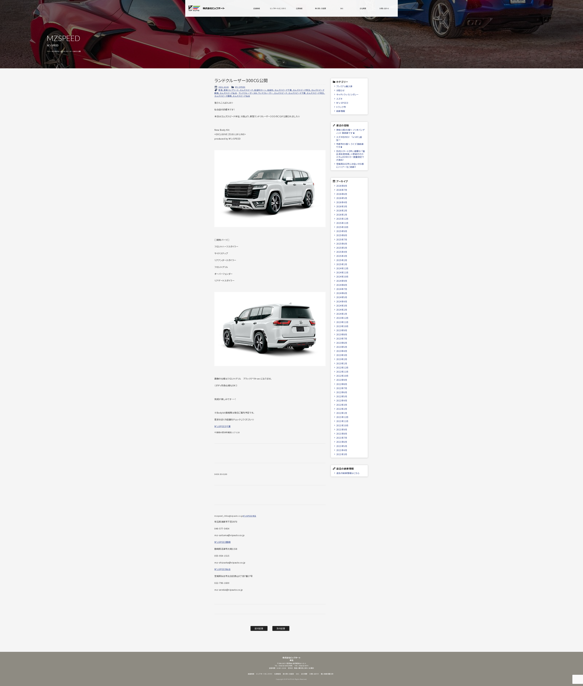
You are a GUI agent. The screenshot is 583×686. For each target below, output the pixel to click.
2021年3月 (341, 454)
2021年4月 (341, 450)
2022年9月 (341, 379)
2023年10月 (342, 326)
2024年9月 (341, 280)
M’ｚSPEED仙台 (222, 569)
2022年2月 (341, 408)
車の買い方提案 (320, 8)
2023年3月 (341, 355)
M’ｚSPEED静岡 (222, 542)
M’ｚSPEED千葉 (222, 426)
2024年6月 (341, 293)
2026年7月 (341, 189)
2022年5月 (341, 396)
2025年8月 (341, 235)
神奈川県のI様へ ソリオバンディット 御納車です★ (350, 131)
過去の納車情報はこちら (348, 473)
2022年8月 (341, 384)
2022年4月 (341, 400)
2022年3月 (341, 404)
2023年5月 (341, 346)
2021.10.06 (223, 87)
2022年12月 (342, 367)
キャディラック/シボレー (347, 94)
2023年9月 (341, 330)
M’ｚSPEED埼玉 (249, 516)
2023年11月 (342, 322)
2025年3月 (341, 255)
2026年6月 (341, 193)
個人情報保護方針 (327, 674)
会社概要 (363, 8)
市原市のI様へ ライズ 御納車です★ (350, 145)
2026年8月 (341, 185)
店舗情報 (256, 8)
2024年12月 (342, 268)
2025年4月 (341, 251)
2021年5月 (341, 446)
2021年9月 (341, 429)
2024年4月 (341, 301)
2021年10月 (342, 425)
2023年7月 (341, 338)
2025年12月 (342, 218)
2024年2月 (341, 309)
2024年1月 (341, 313)
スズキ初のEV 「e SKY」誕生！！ (349, 138)
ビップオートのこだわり (278, 8)
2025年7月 (341, 239)
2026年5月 (341, 198)
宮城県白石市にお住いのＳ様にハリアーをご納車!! (350, 165)
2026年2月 (341, 210)
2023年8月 (341, 334)
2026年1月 (341, 214)
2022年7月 (341, 388)
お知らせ (340, 90)
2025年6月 (341, 243)
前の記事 (259, 628)
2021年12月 (342, 417)
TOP (48, 51)
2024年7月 (341, 288)
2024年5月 (341, 297)
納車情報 (340, 110)
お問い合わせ (384, 8)
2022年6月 (341, 392)
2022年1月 (341, 412)
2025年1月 (341, 264)
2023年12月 (342, 317)
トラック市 (341, 106)
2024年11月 (342, 272)
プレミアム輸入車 (344, 86)
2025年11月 (342, 222)
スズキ (339, 98)
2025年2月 (341, 260)
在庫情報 (299, 8)
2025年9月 (341, 231)
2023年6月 (341, 342)
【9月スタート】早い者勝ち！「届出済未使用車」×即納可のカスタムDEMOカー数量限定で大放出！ (350, 155)
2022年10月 (342, 375)
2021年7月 (341, 437)
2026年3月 (341, 206)
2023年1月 (341, 363)
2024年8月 (341, 284)
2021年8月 (341, 433)
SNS (341, 8)
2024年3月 (341, 305)
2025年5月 (341, 247)
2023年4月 (341, 350)
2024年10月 (342, 276)
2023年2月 (341, 359)
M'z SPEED (240, 87)
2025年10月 (342, 227)
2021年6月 (341, 441)
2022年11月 (342, 371)
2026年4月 (341, 202)
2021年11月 (342, 421)
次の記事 (280, 628)
